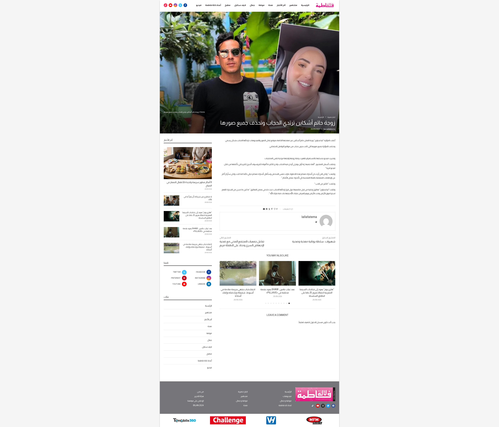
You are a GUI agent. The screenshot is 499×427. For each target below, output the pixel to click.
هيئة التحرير (199, 396)
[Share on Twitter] (269, 209)
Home (202, 112)
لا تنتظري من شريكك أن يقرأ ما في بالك (198, 198)
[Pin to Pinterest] (266, 209)
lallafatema (330, 129)
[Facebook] (185, 5)
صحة (270, 5)
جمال (252, 5)
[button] (223, 282)
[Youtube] (170, 5)
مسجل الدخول (316, 322)
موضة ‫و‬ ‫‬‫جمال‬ (285, 401)
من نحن (200, 392)
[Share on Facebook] (271, 209)
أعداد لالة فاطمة (213, 5)
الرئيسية (305, 5)
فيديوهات (287, 396)
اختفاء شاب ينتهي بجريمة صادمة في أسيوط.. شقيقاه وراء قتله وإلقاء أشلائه (238, 292)
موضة (261, 5)
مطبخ (227, 5)
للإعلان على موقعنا (196, 401)
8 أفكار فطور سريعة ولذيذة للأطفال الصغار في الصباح (189, 184)
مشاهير (293, 5)
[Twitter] (180, 5)
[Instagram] (175, 5)
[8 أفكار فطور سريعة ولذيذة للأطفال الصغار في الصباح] (188, 163)
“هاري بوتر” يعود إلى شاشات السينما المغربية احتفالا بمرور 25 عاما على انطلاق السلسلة (317, 292)
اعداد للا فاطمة (285, 405)
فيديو (198, 5)
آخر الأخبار (281, 5)
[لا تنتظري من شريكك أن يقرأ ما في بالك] (171, 200)
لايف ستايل (240, 5)
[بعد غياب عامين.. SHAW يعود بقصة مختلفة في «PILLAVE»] (277, 273)
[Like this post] (275, 209)
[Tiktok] (165, 5)
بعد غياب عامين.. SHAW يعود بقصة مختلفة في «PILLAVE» (197, 229)
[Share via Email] (264, 209)
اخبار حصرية (243, 392)
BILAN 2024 (198, 405)
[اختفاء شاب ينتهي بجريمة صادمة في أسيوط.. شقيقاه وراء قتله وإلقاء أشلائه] (238, 273)
